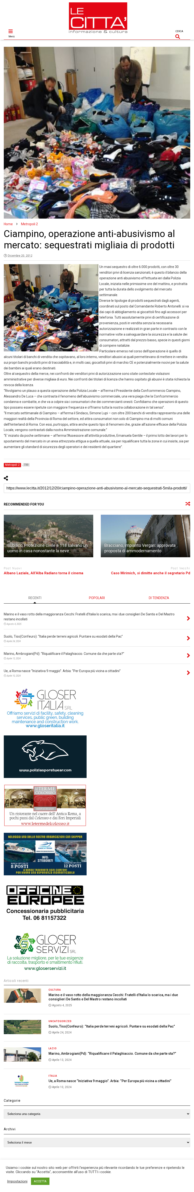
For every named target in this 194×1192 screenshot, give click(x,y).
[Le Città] (98, 33)
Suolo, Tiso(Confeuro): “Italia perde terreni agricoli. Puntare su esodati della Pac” (111, 1026)
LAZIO (52, 1048)
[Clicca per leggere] (48, 536)
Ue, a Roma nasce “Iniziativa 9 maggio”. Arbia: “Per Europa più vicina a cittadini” (109, 1081)
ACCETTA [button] (40, 1181)
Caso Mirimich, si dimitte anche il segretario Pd (150, 573)
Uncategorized (60, 1021)
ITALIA (52, 1076)
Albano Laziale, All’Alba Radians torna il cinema (43, 573)
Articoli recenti (16, 981)
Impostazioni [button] (17, 1181)
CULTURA (54, 990)
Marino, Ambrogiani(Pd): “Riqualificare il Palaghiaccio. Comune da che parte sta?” (112, 1053)
